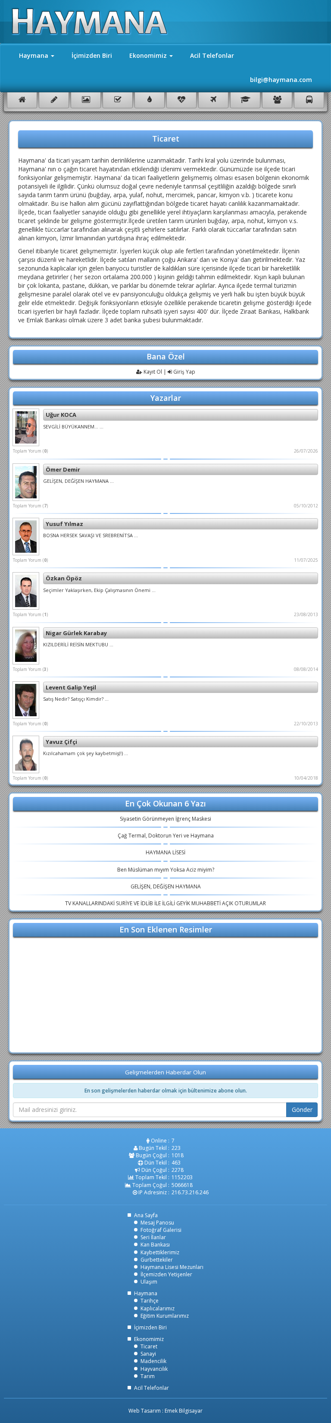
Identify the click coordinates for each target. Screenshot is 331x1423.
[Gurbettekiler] (213, 100)
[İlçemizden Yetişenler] (277, 100)
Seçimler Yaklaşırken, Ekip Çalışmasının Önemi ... (99, 590)
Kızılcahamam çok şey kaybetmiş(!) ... (85, 753)
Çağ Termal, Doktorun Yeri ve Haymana (166, 835)
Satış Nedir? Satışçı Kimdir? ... (76, 699)
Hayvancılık (154, 1369)
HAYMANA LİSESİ (165, 852)
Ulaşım (149, 1281)
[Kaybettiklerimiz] (181, 100)
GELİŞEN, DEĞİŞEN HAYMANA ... (78, 481)
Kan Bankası (155, 1244)
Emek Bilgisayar (184, 1410)
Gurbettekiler (157, 1259)
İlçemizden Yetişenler (166, 1274)
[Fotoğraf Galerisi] (86, 100)
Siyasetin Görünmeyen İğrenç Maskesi (165, 818)
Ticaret (149, 1346)
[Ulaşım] (309, 100)
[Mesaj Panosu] (54, 100)
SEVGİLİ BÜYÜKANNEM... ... (73, 426)
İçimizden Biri (92, 55)
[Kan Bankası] (150, 100)
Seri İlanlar (153, 1237)
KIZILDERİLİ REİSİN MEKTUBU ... (78, 644)
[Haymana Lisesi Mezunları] (245, 100)
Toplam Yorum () (30, 451)
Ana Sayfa (146, 1215)
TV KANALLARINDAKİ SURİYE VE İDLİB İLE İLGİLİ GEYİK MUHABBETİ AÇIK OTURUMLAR (165, 903)
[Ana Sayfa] (22, 100)
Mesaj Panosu (157, 1222)
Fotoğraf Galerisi (161, 1230)
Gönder (302, 1109)
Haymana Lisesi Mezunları (172, 1267)
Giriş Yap (183, 371)
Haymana (145, 1293)
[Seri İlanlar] (118, 100)
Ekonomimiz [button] (149, 55)
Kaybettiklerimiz (160, 1252)
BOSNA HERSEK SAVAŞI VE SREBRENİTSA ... (90, 535)
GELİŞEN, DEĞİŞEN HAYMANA (166, 886)
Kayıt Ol (152, 371)
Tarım (148, 1376)
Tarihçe (150, 1300)
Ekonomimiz (149, 1339)
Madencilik (153, 1361)
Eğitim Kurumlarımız (165, 1315)
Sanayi (148, 1353)
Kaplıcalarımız (158, 1308)
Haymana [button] (34, 55)
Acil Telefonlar (212, 55)
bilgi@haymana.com (281, 80)
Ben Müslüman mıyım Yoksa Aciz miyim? (165, 869)
